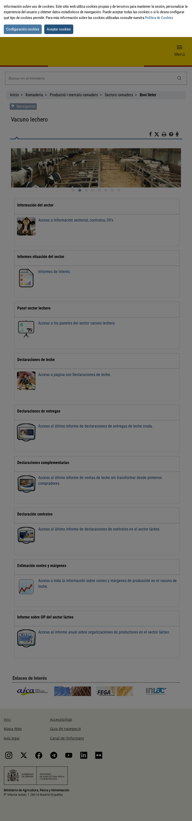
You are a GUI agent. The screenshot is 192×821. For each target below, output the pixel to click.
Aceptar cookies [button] (59, 29)
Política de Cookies (159, 18)
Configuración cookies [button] (22, 29)
